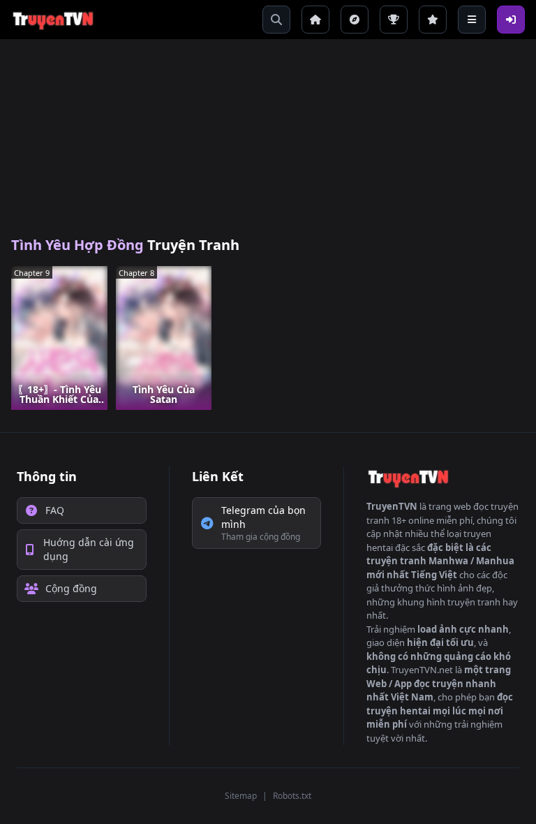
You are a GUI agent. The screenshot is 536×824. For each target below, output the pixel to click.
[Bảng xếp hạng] (394, 20)
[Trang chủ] (315, 20)
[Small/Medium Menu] (472, 20)
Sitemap (241, 796)
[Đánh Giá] (433, 20)
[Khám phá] (354, 20)
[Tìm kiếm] (276, 20)
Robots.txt (292, 796)
